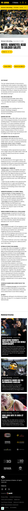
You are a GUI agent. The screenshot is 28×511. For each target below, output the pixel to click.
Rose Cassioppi (17, 193)
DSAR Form (17, 499)
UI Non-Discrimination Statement (9, 505)
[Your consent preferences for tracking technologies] (2, 508)
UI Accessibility (5, 507)
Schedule (16, 7)
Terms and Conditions (7, 499)
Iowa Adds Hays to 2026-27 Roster (12, 416)
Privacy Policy (4, 497)
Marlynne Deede (6, 193)
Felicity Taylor (11, 143)
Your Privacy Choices (6, 502)
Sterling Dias (4, 143)
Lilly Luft (12, 235)
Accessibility (13, 507)
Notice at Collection (19, 502)
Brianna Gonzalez (11, 286)
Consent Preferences (15, 497)
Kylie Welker (5, 201)
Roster (21, 7)
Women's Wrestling (6, 41)
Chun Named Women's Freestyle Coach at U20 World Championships (14, 342)
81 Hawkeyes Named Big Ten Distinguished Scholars (12, 381)
